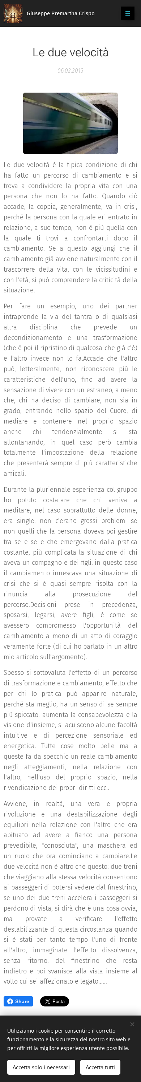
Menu (127, 13)
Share (22, 1001)
